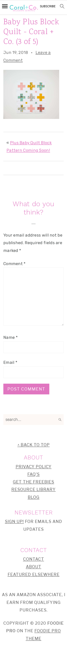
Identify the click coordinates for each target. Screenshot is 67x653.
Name (10, 337)
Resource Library (33, 489)
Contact (33, 559)
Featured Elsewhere (34, 574)
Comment (14, 263)
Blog (33, 497)
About (33, 566)
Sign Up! (14, 521)
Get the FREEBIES (33, 481)
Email (10, 362)
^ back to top (33, 444)
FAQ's (33, 474)
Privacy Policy (34, 466)
